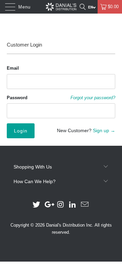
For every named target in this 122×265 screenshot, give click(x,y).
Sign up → (104, 130)
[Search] (82, 7)
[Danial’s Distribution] (61, 7)
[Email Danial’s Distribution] (85, 205)
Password (17, 97)
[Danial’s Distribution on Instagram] (61, 205)
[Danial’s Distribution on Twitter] (37, 205)
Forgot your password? (92, 97)
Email (13, 68)
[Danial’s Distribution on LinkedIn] (73, 205)
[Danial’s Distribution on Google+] (48, 205)
